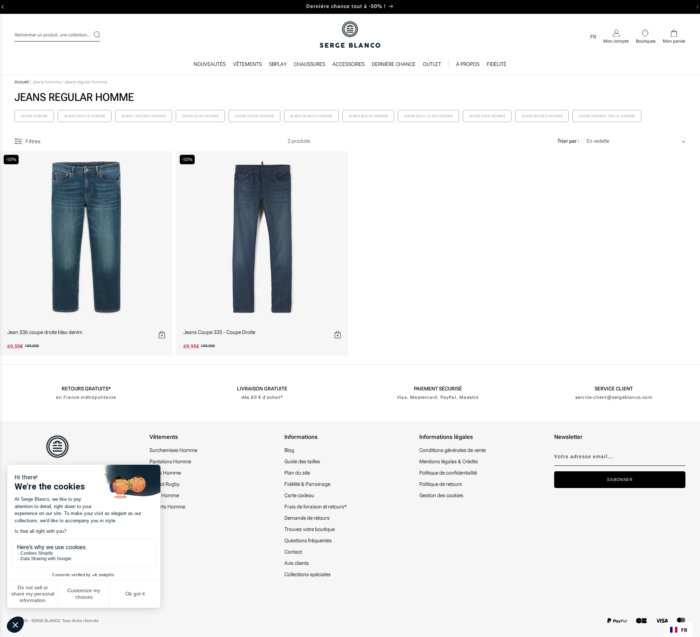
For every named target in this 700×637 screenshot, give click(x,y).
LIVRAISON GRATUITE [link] (262, 389)
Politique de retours (440, 484)
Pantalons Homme (170, 461)
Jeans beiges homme (542, 116)
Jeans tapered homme (144, 116)
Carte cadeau (299, 495)
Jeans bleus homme (368, 116)
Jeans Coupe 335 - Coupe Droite (219, 332)
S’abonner (619, 479)
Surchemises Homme (173, 450)
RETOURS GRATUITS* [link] (86, 389)
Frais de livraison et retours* (315, 507)
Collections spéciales (307, 574)
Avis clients (296, 563)
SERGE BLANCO (45, 620)
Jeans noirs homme (254, 116)
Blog (289, 450)
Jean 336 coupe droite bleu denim (44, 332)
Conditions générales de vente (452, 450)
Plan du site (297, 473)
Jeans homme (47, 81)
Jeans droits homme (84, 116)
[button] (247, 66)
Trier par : (568, 141)
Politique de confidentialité (448, 473)
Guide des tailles (302, 461)
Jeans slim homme (200, 116)
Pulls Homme (164, 495)
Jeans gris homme (487, 116)
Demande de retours (307, 518)
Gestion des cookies (441, 495)
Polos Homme (165, 473)
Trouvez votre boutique (309, 529)
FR (684, 629)
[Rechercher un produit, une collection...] (92, 35)
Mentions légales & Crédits (448, 461)
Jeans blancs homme (311, 116)
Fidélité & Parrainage (307, 484)
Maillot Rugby (164, 484)
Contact (293, 552)
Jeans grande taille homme (606, 116)
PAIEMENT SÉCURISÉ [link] (438, 389)
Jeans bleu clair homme (428, 116)
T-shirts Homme (167, 507)
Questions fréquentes (308, 540)
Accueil (22, 81)
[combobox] (57, 34)
